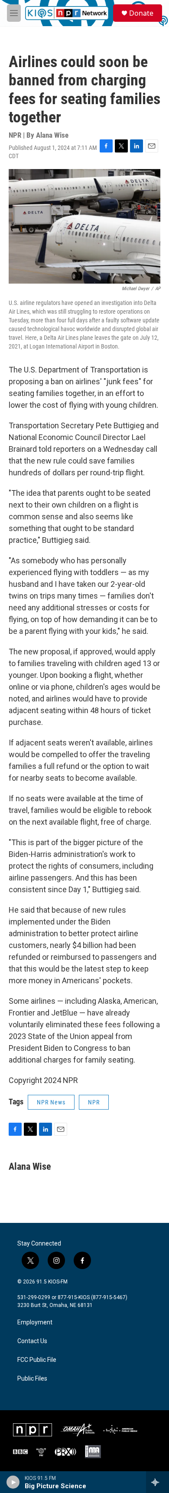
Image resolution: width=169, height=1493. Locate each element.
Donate (141, 13)
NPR (94, 1102)
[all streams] (157, 1482)
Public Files (32, 1378)
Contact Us (32, 1341)
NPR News (51, 1102)
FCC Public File (36, 1360)
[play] (13, 1482)
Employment (34, 1322)
